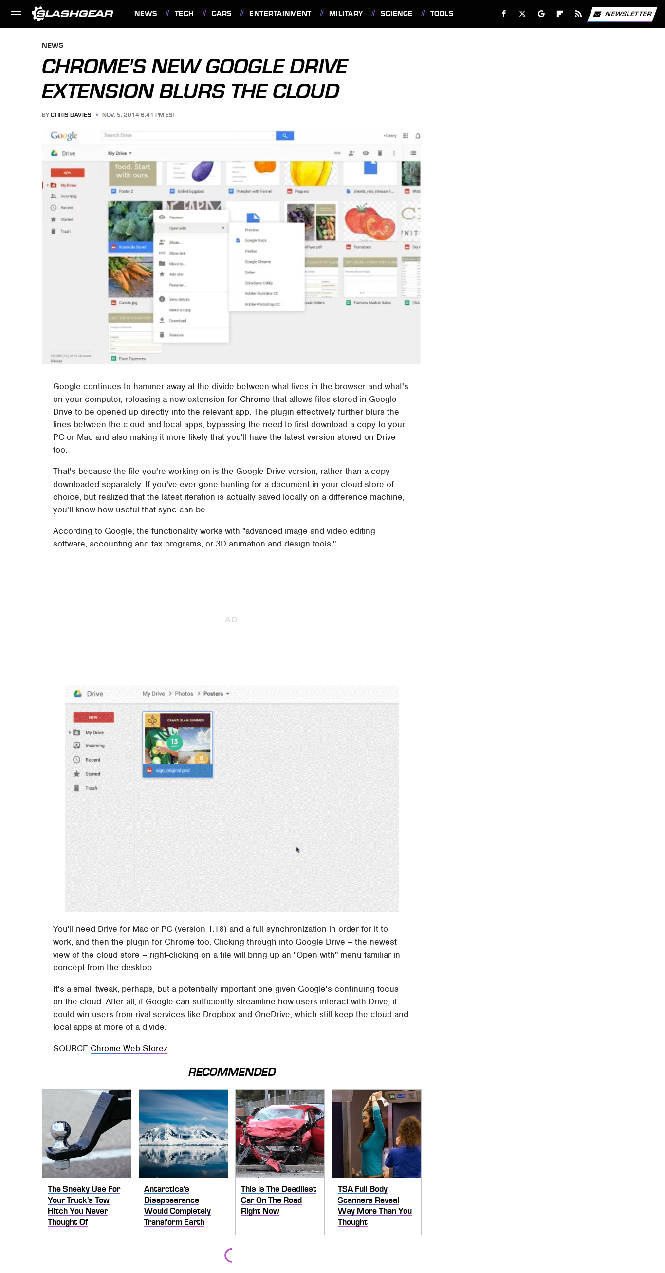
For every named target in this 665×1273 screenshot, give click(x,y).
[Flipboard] (560, 13)
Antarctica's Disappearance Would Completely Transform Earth (177, 1205)
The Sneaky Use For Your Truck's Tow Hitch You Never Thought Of (84, 1205)
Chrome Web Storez (129, 1048)
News (145, 13)
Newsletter (628, 13)
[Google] (541, 13)
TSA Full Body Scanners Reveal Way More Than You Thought (375, 1205)
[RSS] (579, 13)
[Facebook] (504, 13)
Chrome (255, 399)
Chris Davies (71, 114)
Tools (441, 13)
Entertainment (280, 13)
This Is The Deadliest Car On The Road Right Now (278, 1200)
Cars (222, 13)
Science (396, 13)
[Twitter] (523, 13)
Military (346, 13)
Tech (184, 13)
